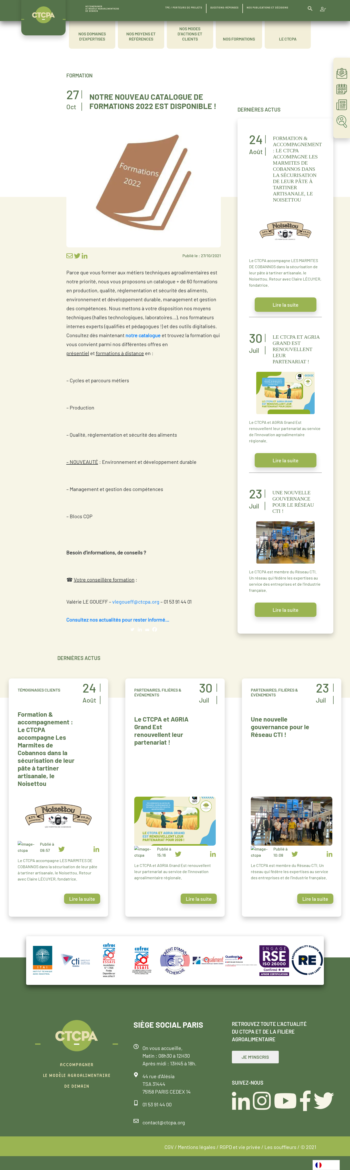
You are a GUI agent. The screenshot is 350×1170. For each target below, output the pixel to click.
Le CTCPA (287, 38)
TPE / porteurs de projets (183, 7)
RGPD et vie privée (240, 1147)
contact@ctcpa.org (163, 1122)
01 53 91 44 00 (157, 1104)
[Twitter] (132, 629)
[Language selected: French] (326, 1165)
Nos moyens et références (141, 36)
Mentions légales (196, 1147)
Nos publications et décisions (267, 7)
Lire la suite (285, 305)
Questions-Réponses (224, 7)
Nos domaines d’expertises (92, 36)
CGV (169, 1147)
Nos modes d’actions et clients (190, 33)
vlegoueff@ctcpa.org (135, 601)
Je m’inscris (255, 1057)
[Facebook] (154, 629)
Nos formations (239, 38)
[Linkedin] (140, 629)
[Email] (147, 629)
